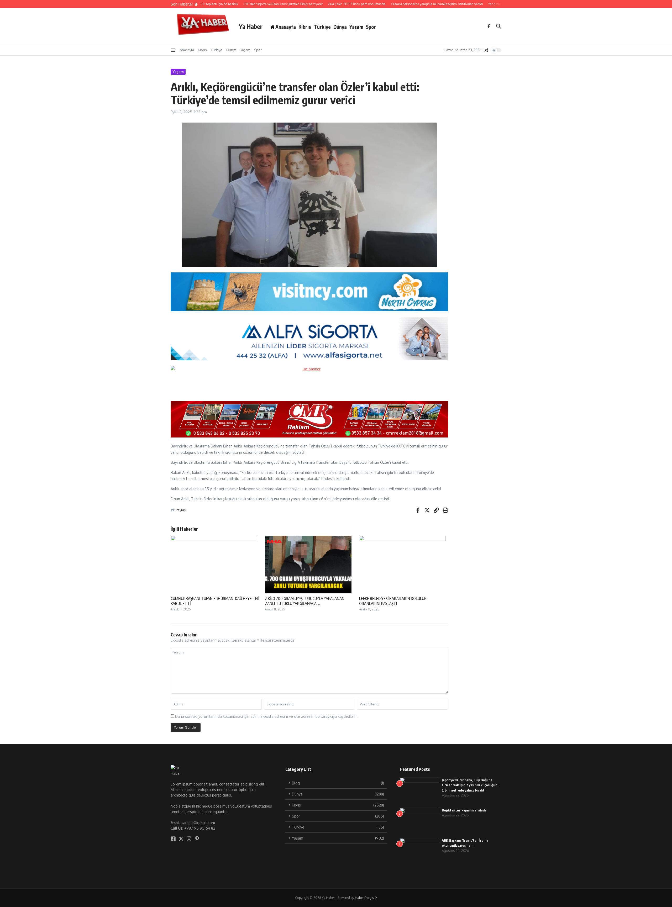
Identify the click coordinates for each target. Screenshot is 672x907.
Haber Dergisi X (366, 898)
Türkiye (322, 27)
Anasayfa (187, 50)
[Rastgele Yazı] (486, 50)
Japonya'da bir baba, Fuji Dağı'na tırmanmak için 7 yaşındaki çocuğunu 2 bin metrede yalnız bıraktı (471, 785)
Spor (371, 27)
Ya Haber (250, 26)
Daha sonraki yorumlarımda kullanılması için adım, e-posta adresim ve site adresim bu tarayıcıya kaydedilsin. (266, 716)
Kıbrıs (304, 27)
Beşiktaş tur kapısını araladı (464, 810)
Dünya (340, 27)
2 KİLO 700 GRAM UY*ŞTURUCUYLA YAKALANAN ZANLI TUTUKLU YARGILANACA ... (304, 601)
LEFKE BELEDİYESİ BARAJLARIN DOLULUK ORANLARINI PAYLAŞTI (392, 601)
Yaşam (356, 27)
